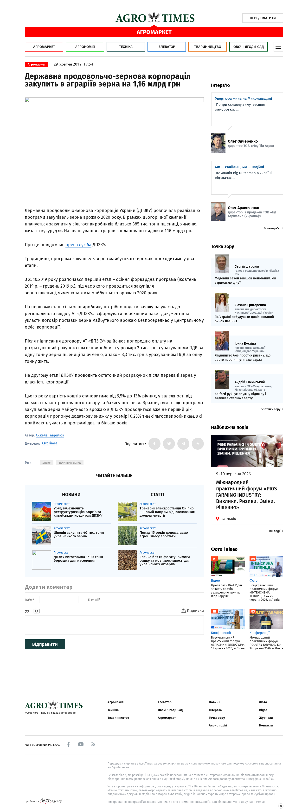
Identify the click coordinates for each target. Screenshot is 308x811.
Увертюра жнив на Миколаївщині (243, 98)
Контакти (266, 725)
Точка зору (217, 717)
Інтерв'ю (215, 710)
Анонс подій (218, 725)
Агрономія (85, 47)
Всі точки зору (270, 409)
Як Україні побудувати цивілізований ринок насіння (244, 319)
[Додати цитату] (28, 610)
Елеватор (167, 47)
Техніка (126, 47)
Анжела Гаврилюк (50, 435)
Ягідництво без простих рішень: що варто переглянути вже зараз (242, 357)
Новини (214, 702)
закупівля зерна (70, 462)
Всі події (274, 531)
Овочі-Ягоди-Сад (248, 47)
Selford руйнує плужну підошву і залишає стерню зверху (240, 396)
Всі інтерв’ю (272, 228)
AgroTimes (50, 443)
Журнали (266, 717)
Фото (263, 702)
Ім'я (29, 600)
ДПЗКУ (47, 462)
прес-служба (78, 244)
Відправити (45, 644)
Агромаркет (44, 47)
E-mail (94, 600)
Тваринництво (207, 47)
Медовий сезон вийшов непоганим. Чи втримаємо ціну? (245, 280)
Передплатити (263, 18)
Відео (263, 710)
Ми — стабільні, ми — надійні (239, 167)
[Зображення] (36, 610)
